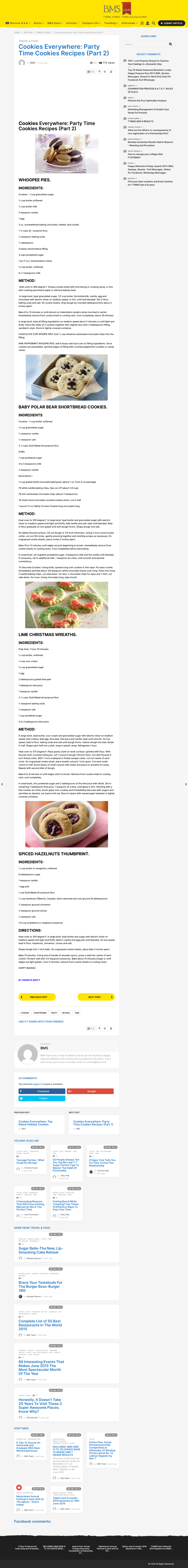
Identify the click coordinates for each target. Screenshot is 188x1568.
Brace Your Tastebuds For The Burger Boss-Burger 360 (40, 1286)
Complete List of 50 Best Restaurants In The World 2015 (40, 1325)
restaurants (24, 1314)
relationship (106, 1151)
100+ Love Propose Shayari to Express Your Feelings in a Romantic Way (148, 62)
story (72, 1443)
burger (35, 1273)
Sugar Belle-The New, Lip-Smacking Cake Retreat (41, 1250)
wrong (26, 1153)
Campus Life (90, 23)
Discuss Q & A (19, 23)
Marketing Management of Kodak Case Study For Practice (148, 111)
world (34, 1314)
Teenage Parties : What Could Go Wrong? (30, 1161)
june (30, 1354)
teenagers (34, 1151)
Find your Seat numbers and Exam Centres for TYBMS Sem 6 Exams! (150, 183)
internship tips (34, 1439)
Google (91, 1091)
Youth (19, 1151)
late (61, 1151)
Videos (21, 1352)
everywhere (40, 1013)
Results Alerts (59, 1441)
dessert (22, 1275)
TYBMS (69, 1493)
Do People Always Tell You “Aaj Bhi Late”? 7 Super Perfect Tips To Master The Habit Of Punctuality (66, 1165)
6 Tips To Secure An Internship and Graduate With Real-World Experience (28, 1446)
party (54, 1013)
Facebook (43, 1091)
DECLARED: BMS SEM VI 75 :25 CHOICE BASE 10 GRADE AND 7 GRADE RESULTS (66, 1450)
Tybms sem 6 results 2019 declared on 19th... (134, 1547)
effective (70, 1193)
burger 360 (44, 1273)
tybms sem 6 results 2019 (63, 1495)
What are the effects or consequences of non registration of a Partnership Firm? (149, 132)
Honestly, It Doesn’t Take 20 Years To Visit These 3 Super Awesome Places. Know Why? (40, 1406)
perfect (19, 1195)
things (19, 1153)
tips (54, 1153)
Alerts (38, 23)
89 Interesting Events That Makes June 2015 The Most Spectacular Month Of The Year (41, 1368)
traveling (62, 1195)
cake (49, 1239)
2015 (34, 1352)
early (25, 1193)
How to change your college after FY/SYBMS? (145, 156)
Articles (71, 23)
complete (53, 1312)
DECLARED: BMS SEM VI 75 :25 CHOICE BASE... (54, 1547)
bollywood (42, 1352)
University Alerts (60, 1443)
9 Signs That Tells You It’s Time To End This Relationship (102, 1163)
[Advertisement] (42, 96)
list (60, 1312)
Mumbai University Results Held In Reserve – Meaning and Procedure (150, 144)
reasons (28, 1195)
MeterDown (28, 1493)
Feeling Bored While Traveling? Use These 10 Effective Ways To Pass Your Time (66, 1205)
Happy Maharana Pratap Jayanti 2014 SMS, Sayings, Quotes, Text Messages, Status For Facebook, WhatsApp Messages (151, 169)
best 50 (44, 1312)
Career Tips (21, 1439)
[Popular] (19, 1487)
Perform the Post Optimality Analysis (147, 100)
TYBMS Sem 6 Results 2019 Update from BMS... (161, 1547)
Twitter (43, 1098)
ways (70, 1195)
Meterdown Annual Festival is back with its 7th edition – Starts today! (30, 1500)
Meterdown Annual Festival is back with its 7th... (107, 1548)
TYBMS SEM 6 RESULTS (140, 121)
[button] (142, 23)
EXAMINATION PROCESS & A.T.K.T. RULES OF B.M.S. (150, 90)
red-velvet (23, 1241)
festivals (23, 1354)
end (97, 1151)
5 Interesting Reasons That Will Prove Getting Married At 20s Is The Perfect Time (30, 1205)
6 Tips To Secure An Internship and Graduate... (27, 1547)
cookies (25, 1013)
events (57, 1352)
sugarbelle (34, 1241)
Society (31, 1350)
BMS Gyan (53, 23)
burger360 (54, 1273)
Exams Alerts (58, 1439)
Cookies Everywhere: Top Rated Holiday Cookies (36, 1123)
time (77, 1013)
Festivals (23, 1350)
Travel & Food (28, 41)
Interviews (128, 23)
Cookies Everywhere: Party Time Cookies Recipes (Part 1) (93, 1123)
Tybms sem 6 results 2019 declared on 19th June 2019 (66, 1501)
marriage (33, 1193)
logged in (37, 1084)
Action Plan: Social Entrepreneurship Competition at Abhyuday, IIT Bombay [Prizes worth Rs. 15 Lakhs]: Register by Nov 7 (102, 1450)
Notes (91, 1439)
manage (68, 1151)
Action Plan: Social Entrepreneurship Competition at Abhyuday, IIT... (81, 1549)
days (51, 1352)
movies (36, 1354)
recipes (66, 1013)
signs (91, 1153)
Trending (110, 23)
